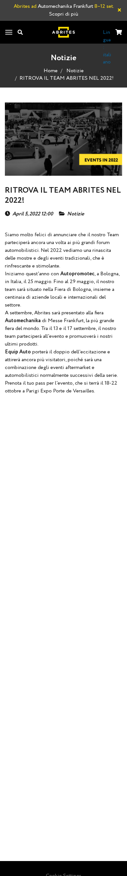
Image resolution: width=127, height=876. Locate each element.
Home (51, 71)
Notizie (75, 71)
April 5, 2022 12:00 (32, 214)
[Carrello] (118, 32)
